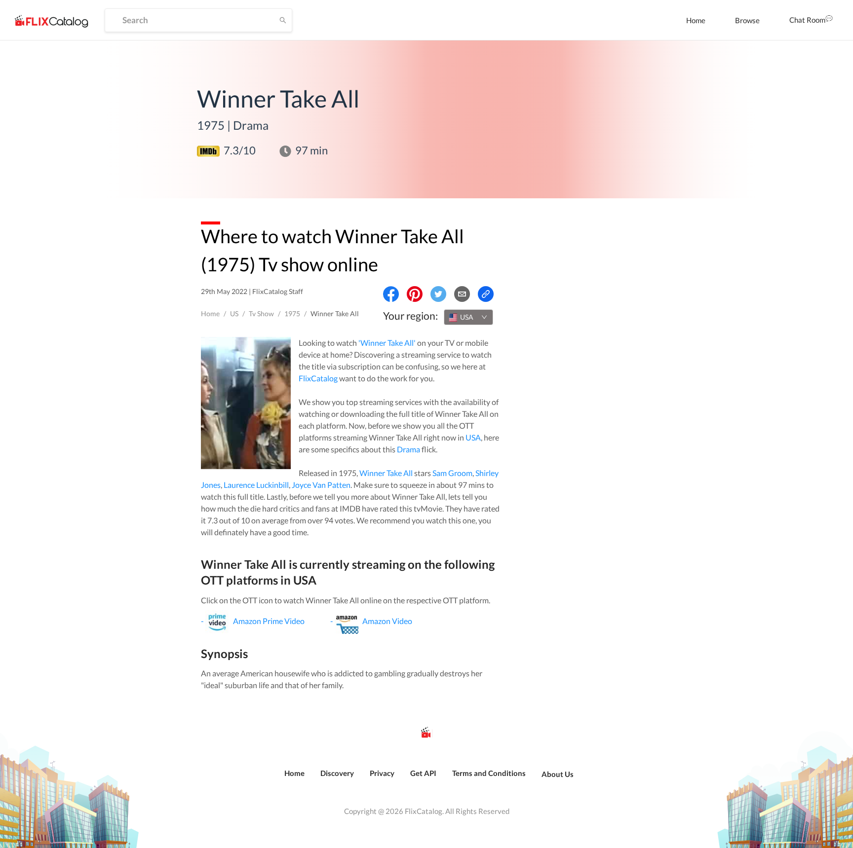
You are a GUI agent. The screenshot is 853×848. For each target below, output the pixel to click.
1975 (292, 313)
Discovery (337, 773)
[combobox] (468, 317)
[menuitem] (695, 20)
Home (695, 20)
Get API (423, 773)
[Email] (462, 294)
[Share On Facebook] (391, 294)
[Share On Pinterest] (415, 294)
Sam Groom (452, 473)
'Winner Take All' (387, 342)
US (234, 313)
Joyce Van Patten (321, 484)
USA (473, 437)
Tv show (261, 313)
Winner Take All (386, 473)
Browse (747, 20)
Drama (408, 449)
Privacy (382, 773)
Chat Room (807, 19)
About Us (558, 774)
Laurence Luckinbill (256, 484)
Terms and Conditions (489, 773)
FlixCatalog (318, 378)
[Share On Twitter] (438, 294)
